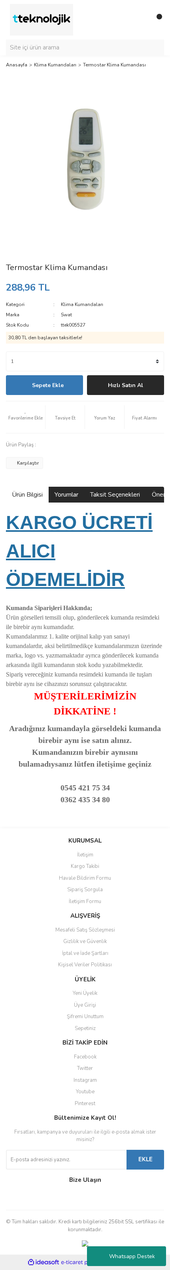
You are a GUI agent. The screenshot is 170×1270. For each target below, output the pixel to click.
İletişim (85, 854)
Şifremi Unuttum (85, 1016)
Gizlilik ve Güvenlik (85, 941)
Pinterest (85, 1103)
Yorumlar (66, 494)
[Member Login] (140, 20)
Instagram (85, 1080)
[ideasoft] (43, 1262)
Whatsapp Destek (132, 1256)
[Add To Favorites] (25, 417)
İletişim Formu (85, 901)
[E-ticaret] (84, 1262)
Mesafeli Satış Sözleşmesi (85, 930)
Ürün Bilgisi (27, 494)
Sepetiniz (85, 1028)
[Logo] (41, 19)
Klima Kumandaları (82, 304)
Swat (66, 315)
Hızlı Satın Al (125, 385)
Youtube (85, 1091)
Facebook (85, 1056)
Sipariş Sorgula (85, 889)
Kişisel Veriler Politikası (85, 964)
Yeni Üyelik (85, 993)
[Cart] (156, 20)
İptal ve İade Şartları (85, 953)
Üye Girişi (85, 1005)
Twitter (85, 1068)
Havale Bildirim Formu (85, 878)
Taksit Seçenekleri (115, 494)
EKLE (145, 1159)
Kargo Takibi (85, 866)
